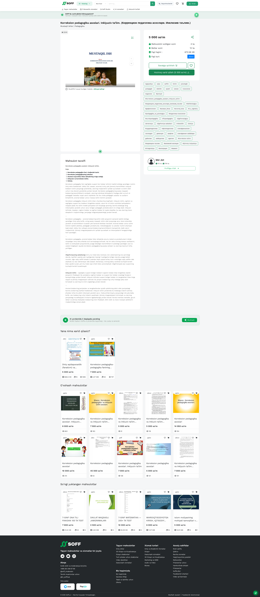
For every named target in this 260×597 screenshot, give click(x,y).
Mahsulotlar (177, 560)
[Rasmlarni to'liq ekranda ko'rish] (132, 38)
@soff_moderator (66, 571)
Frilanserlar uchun (179, 563)
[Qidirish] (152, 3)
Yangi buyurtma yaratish (182, 557)
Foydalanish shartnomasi (191, 595)
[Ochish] (100, 151)
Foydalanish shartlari (180, 574)
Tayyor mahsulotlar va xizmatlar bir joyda (80, 551)
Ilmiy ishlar (120, 549)
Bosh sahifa (177, 549)
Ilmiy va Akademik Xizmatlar (155, 549)
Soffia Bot (176, 571)
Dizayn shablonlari (123, 554)
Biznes (147, 565)
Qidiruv (175, 551)
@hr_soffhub (65, 577)
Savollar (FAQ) (121, 577)
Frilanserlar (177, 568)
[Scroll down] (131, 63)
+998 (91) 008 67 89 (67, 569)
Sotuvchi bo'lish (134, 9)
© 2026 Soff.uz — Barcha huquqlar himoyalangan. (77, 595)
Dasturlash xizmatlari (124, 563)
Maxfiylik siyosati (174, 595)
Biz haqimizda (121, 574)
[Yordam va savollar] (256, 593)
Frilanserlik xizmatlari (89, 9)
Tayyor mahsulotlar (70, 9)
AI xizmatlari (119, 9)
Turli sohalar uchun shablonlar (127, 557)
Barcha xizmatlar (179, 554)
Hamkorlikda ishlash (180, 565)
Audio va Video (150, 563)
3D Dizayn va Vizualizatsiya (126, 551)
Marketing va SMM (151, 560)
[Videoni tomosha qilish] (196, 14)
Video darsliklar (122, 560)
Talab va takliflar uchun (124, 580)
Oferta (118, 582)
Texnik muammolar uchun (69, 574)
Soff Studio (106, 9)
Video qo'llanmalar (180, 577)
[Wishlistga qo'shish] (191, 65)
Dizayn (147, 551)
